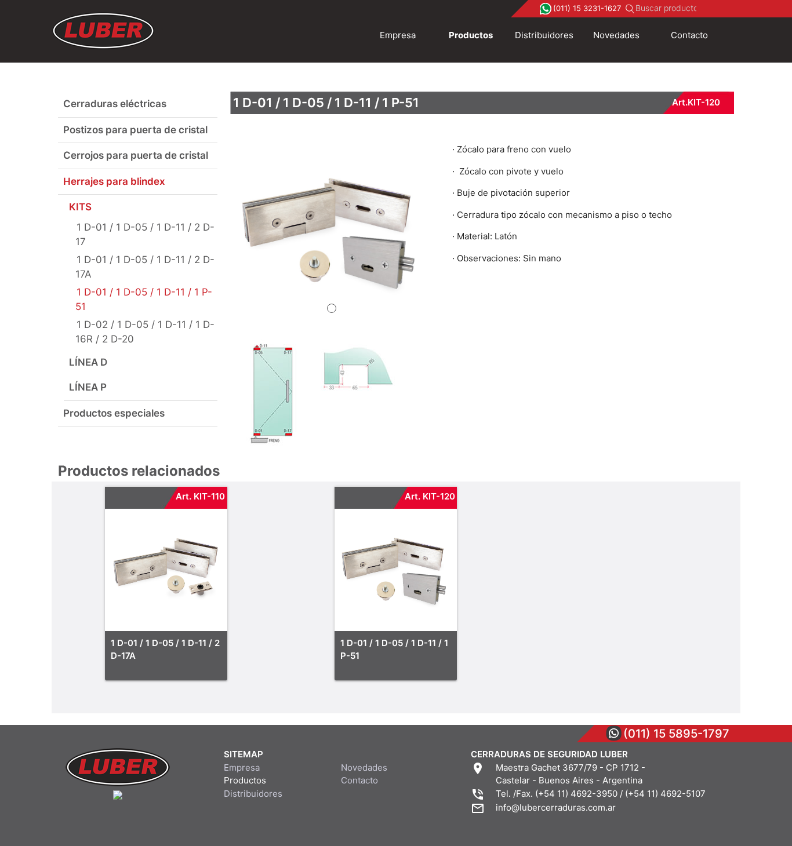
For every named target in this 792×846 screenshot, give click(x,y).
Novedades (616, 35)
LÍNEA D (88, 362)
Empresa (398, 35)
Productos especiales (114, 413)
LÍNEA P (88, 387)
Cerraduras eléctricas (114, 104)
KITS (80, 207)
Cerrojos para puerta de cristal (135, 155)
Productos (471, 35)
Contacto (689, 35)
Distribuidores (544, 35)
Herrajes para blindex (114, 181)
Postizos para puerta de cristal (135, 130)
